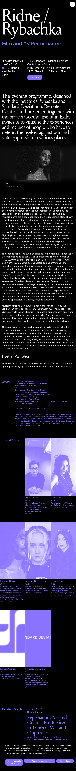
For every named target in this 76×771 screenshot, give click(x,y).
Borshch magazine (11, 256)
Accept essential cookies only (14, 762)
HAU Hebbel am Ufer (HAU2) (10, 69)
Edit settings (65, 761)
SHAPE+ (6, 308)
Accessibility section (32, 363)
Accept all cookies (39, 761)
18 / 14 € (34, 77)
